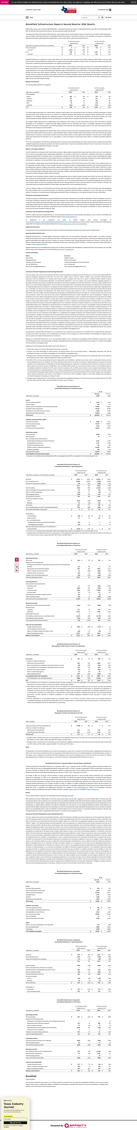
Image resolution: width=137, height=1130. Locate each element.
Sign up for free (15, 1123)
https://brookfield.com (67, 249)
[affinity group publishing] (16, 567)
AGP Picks (4, 2)
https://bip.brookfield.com (69, 216)
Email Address (8, 1116)
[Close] (28, 1099)
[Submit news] (16, 559)
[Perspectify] (16, 563)
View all (133, 2)
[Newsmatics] (16, 570)
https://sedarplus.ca (93, 789)
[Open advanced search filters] (102, 17)
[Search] (99, 17)
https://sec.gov (74, 789)
